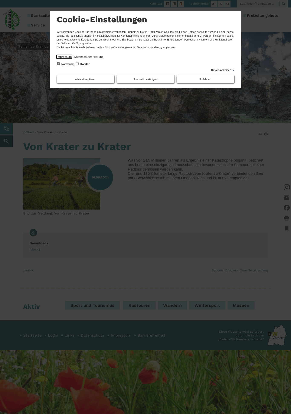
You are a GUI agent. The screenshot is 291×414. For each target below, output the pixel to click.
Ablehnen (205, 79)
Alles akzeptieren (85, 79)
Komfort (85, 64)
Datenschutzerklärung (89, 56)
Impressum (64, 56)
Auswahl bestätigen (145, 79)
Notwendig (68, 64)
